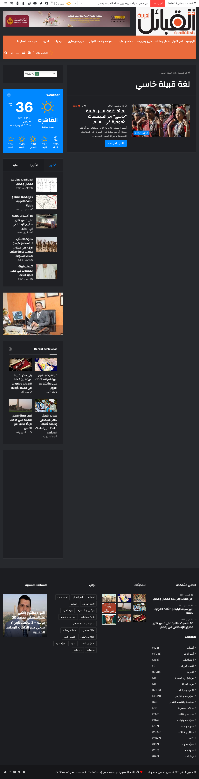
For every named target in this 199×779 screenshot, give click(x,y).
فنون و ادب (187, 726)
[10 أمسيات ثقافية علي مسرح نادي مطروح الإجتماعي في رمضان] (46, 221)
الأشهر (54, 165)
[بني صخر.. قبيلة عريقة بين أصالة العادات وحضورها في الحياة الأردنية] (20, 364)
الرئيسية (190, 41)
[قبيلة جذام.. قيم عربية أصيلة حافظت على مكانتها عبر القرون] (46, 364)
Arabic (30, 73)
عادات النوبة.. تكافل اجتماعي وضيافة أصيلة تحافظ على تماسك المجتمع (46, 424)
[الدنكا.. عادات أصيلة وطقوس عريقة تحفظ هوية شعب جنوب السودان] (109, 597)
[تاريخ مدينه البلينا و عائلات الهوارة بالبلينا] (46, 202)
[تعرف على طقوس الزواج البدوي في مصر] (124, 618)
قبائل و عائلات (162, 41)
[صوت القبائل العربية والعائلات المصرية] (166, 22)
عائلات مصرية (186, 707)
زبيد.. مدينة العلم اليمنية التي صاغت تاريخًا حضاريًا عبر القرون (21, 422)
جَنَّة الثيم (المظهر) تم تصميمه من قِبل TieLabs (113, 772)
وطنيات (58, 41)
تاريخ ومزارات (144, 41)
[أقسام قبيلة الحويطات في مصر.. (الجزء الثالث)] (46, 271)
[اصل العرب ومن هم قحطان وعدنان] (46, 185)
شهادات (32, 41)
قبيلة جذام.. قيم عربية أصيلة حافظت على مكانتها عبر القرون (46, 381)
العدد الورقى (187, 665)
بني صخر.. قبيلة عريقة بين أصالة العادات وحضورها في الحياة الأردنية (112, 3)
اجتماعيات (188, 659)
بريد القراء (188, 683)
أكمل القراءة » (116, 143)
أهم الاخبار (177, 41)
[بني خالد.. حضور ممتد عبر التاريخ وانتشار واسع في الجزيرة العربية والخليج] (109, 608)
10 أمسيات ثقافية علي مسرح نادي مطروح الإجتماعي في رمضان (22, 222)
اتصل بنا (21, 41)
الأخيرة (34, 165)
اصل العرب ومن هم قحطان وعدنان (22, 181)
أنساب (190, 647)
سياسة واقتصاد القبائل (100, 41)
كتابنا (191, 738)
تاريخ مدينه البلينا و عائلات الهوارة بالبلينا (22, 201)
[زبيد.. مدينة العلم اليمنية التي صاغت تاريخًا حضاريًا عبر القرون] (20, 405)
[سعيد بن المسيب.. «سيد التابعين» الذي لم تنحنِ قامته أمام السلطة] (109, 619)
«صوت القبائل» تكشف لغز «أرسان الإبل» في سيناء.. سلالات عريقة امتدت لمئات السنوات (21, 247)
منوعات (189, 750)
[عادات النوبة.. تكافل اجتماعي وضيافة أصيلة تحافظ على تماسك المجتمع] (46, 405)
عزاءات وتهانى (185, 719)
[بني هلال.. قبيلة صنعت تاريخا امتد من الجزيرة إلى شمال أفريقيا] (139, 597)
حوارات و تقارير (76, 41)
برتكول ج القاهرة (184, 677)
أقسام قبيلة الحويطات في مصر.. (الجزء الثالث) (21, 270)
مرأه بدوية (188, 744)
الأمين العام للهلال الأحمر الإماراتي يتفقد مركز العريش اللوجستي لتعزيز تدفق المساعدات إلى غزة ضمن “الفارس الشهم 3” (25, 622)
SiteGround (62, 772)
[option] (25, 615)
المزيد (46, 41)
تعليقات (13, 165)
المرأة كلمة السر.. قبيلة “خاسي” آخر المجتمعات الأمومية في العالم (106, 116)
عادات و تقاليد (125, 41)
